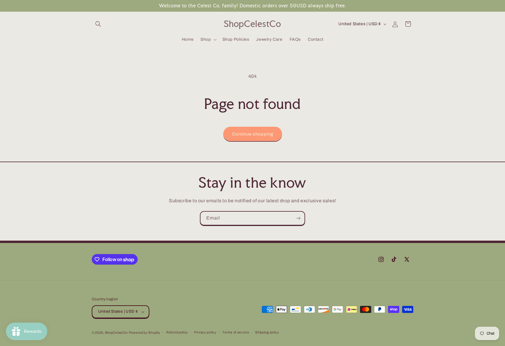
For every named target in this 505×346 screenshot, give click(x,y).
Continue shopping (252, 134)
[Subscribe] (298, 218)
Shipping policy (267, 332)
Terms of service (235, 332)
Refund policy (177, 332)
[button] (98, 24)
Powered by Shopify (144, 332)
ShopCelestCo (116, 332)
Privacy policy (205, 332)
